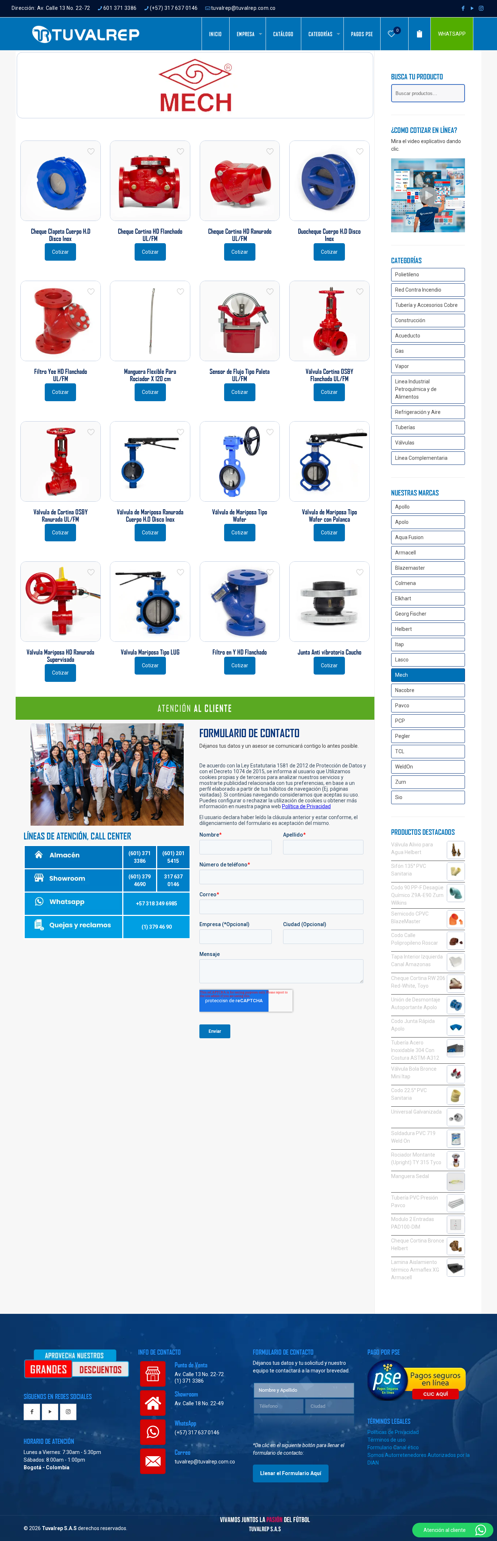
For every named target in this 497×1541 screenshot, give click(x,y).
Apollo (402, 507)
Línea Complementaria (421, 458)
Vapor (402, 366)
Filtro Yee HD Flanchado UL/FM (60, 375)
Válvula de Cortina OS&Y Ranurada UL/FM (60, 515)
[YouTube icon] (472, 8)
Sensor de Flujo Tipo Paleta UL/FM (240, 375)
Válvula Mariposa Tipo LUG (150, 652)
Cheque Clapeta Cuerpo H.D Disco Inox (60, 234)
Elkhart (403, 598)
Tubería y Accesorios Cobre (426, 305)
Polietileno (407, 274)
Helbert (403, 629)
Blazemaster (410, 568)
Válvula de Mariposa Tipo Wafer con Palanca (329, 515)
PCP (400, 721)
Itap (399, 644)
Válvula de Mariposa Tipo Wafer (239, 515)
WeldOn (404, 767)
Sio (398, 797)
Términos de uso (386, 1440)
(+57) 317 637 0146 (174, 8)
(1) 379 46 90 (157, 927)
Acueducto (407, 336)
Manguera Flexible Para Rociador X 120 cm (150, 375)
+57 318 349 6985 (156, 903)
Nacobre (404, 690)
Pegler (402, 736)
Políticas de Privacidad (393, 1432)
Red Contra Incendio (418, 290)
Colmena (405, 583)
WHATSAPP (452, 34)
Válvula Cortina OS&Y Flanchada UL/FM (329, 375)
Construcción (410, 320)
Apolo (402, 522)
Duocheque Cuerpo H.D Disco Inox (329, 234)
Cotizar (60, 252)
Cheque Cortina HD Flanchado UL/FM (150, 234)
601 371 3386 (120, 8)
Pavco (402, 705)
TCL (399, 751)
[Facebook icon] (463, 8)
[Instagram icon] (481, 8)
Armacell (405, 553)
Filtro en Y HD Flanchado (239, 652)
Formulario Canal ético (393, 1447)
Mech (401, 675)
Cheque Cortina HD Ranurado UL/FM (239, 234)
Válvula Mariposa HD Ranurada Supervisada (60, 655)
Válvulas (404, 443)
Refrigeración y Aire (418, 412)
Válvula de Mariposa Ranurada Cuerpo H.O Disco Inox (150, 515)
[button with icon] (32, 1412)
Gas (399, 351)
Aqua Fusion (409, 537)
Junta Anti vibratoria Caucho (329, 652)
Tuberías (405, 427)
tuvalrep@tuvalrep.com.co (243, 8)
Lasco (402, 660)
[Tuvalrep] (86, 33)
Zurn (400, 782)
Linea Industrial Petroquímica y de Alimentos (416, 389)
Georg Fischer (410, 614)
